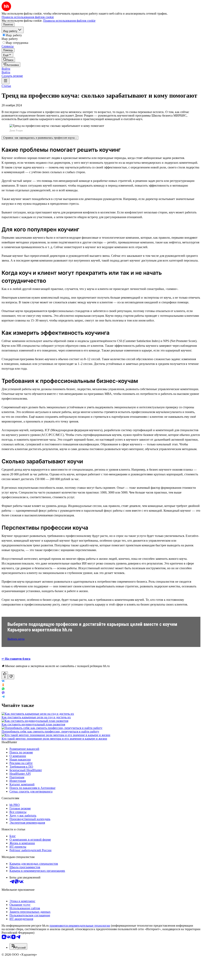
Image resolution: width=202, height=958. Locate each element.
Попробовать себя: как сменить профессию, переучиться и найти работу (50, 731)
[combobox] (18, 946)
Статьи (6, 86)
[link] (8, 59)
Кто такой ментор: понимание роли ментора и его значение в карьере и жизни (54, 738)
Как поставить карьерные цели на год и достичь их (36, 717)
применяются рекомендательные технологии (80, 925)
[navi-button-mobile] (5, 81)
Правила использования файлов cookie (69, 20)
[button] (6, 68)
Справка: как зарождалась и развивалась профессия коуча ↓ (40, 137)
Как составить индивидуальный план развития (33, 724)
